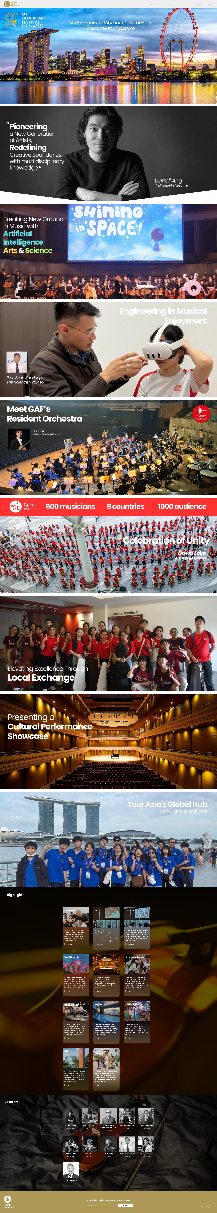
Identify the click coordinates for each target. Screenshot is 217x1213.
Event (159, 4)
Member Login (209, 4)
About (178, 4)
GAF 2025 (168, 4)
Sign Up (187, 4)
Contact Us (198, 4)
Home (152, 4)
